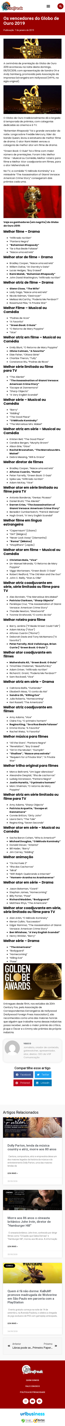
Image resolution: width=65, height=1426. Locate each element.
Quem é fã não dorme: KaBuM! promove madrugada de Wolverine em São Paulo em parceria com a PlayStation (32, 1296)
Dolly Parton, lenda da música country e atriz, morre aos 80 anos (32, 1147)
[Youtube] (32, 1401)
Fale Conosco (32, 1386)
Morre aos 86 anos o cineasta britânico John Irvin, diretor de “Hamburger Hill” (29, 1221)
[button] (48, 6)
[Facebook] (39, 1401)
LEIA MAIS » (13, 1173)
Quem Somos (32, 1380)
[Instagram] (25, 1401)
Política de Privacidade (32, 1392)
